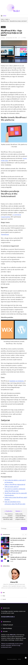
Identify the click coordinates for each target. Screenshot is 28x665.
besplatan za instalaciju (16, 381)
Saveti (3, 27)
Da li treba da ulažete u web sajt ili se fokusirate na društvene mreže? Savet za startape (18, 539)
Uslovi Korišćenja (7, 628)
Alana (3, 37)
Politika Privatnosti (8, 625)
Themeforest (5, 234)
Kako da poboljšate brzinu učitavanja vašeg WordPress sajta (17, 545)
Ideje (11, 554)
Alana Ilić (14, 582)
